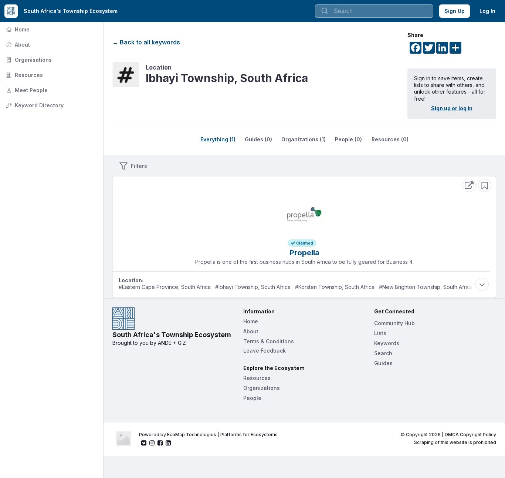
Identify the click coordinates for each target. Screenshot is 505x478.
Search (383, 353)
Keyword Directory (34, 105)
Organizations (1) (303, 139)
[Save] (484, 185)
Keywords (386, 343)
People (252, 398)
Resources (23, 75)
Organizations (261, 388)
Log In (487, 11)
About (17, 44)
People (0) (348, 139)
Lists (380, 333)
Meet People (26, 90)
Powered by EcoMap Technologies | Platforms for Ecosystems (208, 434)
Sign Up (454, 11)
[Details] (469, 185)
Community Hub (394, 323)
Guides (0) (258, 139)
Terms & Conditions (268, 341)
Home (17, 29)
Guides (383, 363)
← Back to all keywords (146, 42)
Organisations (28, 60)
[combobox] (374, 11)
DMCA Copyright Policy (470, 434)
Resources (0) (390, 139)
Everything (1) (217, 139)
